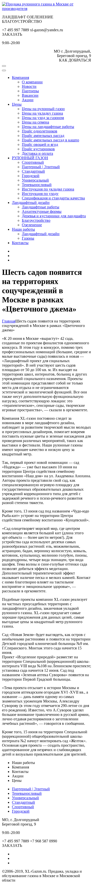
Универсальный (35, 180)
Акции (27, 100)
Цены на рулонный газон (43, 109)
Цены (17, 104)
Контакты (20, 243)
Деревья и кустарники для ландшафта (54, 216)
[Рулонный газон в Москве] (46, 8)
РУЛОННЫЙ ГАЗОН (30, 158)
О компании (32, 82)
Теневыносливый (37, 185)
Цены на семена (35, 122)
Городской (30, 176)
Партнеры (30, 91)
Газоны (28, 238)
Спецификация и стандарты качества (53, 198)
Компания (20, 77)
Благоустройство (36, 220)
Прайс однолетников (39, 131)
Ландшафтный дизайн (31, 202)
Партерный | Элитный (41, 167)
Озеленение (32, 225)
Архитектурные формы (42, 211)
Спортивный (33, 162)
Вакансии (30, 95)
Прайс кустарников (38, 149)
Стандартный (33, 171)
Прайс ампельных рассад (43, 135)
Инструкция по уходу (40, 193)
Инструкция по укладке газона (48, 189)
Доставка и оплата (37, 153)
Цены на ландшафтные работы (48, 127)
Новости (29, 86)
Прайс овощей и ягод (40, 144)
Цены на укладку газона (42, 113)
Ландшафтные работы (40, 207)
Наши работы (23, 229)
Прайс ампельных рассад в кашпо (50, 140)
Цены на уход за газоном (43, 118)
